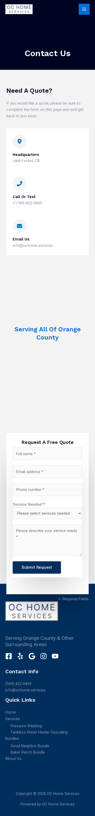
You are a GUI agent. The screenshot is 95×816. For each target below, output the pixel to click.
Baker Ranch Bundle (28, 752)
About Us (13, 758)
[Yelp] (20, 656)
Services (12, 718)
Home (10, 712)
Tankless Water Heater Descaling (39, 732)
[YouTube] (55, 656)
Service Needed (29, 504)
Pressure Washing (26, 726)
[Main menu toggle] (84, 9)
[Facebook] (8, 656)
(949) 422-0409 (18, 683)
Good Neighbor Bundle (30, 746)
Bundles (12, 738)
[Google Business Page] (31, 656)
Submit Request (37, 567)
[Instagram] (43, 656)
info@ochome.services (25, 690)
